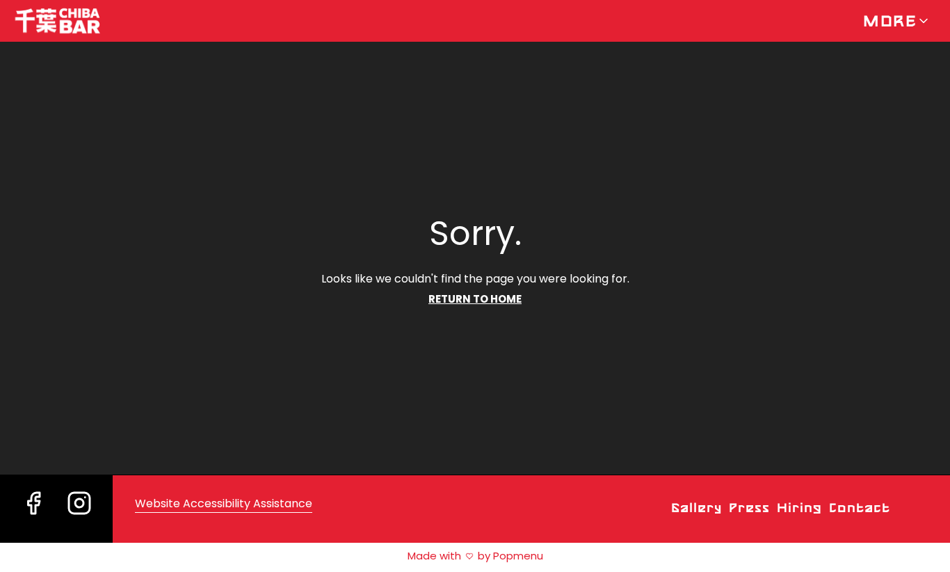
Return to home (475, 299)
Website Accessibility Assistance (223, 503)
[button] (896, 21)
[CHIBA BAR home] (73, 20)
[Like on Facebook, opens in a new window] (33, 520)
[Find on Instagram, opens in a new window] (79, 520)
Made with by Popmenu (271, 555)
